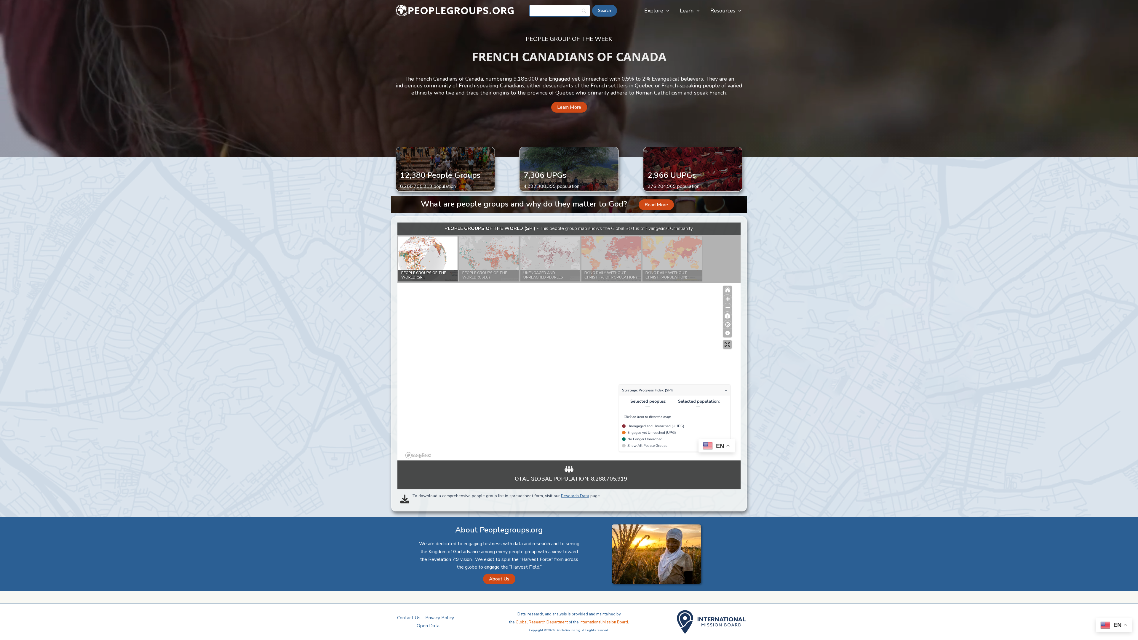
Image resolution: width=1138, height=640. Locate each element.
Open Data (428, 626)
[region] (569, 341)
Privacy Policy (439, 618)
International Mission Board (604, 622)
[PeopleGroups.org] (455, 10)
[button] (666, 10)
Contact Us (409, 618)
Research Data (575, 496)
